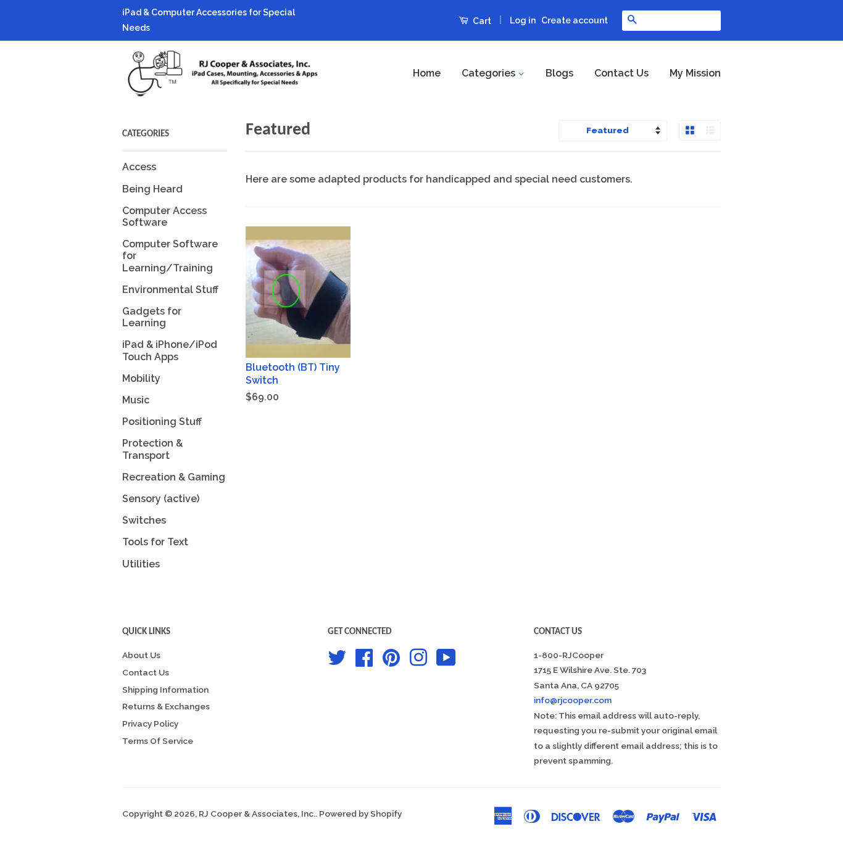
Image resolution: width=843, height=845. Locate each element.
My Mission (695, 73)
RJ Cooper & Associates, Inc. (257, 813)
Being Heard (152, 189)
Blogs (559, 73)
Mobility (141, 378)
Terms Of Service (157, 741)
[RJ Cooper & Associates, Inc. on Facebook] (364, 656)
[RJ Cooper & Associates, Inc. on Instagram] (418, 656)
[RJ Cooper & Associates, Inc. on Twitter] (337, 656)
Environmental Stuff (170, 289)
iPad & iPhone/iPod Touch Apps (169, 350)
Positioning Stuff (162, 421)
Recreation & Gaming (173, 477)
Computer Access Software (164, 216)
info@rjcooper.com (573, 700)
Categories (490, 73)
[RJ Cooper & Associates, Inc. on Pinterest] (391, 656)
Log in (523, 20)
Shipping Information (165, 690)
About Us (141, 655)
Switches (144, 520)
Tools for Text (155, 542)
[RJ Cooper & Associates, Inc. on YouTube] (446, 656)
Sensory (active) (160, 499)
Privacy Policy (150, 723)
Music (135, 400)
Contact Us (621, 73)
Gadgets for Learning (151, 317)
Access (139, 167)
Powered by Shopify (360, 813)
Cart (481, 21)
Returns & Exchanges (166, 706)
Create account (574, 20)
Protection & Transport (152, 449)
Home (427, 73)
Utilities (141, 564)
